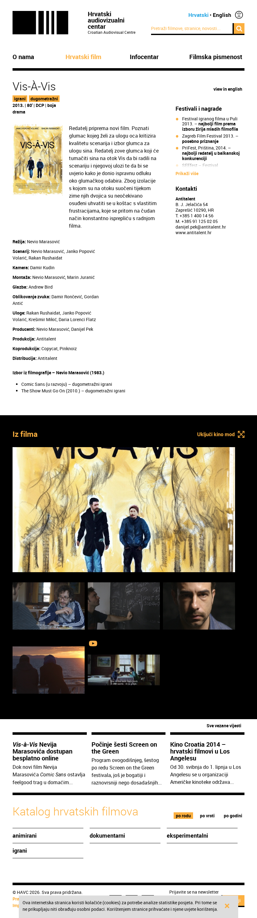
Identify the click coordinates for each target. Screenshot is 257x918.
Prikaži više (187, 173)
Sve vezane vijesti (224, 726)
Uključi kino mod (216, 434)
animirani (25, 835)
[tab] (183, 815)
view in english (227, 89)
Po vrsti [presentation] (207, 816)
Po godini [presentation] (233, 816)
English (222, 14)
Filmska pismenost (215, 57)
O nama (23, 57)
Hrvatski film (83, 57)
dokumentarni (107, 835)
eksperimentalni (187, 835)
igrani (20, 99)
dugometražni (44, 99)
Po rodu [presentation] (183, 816)
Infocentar (144, 57)
